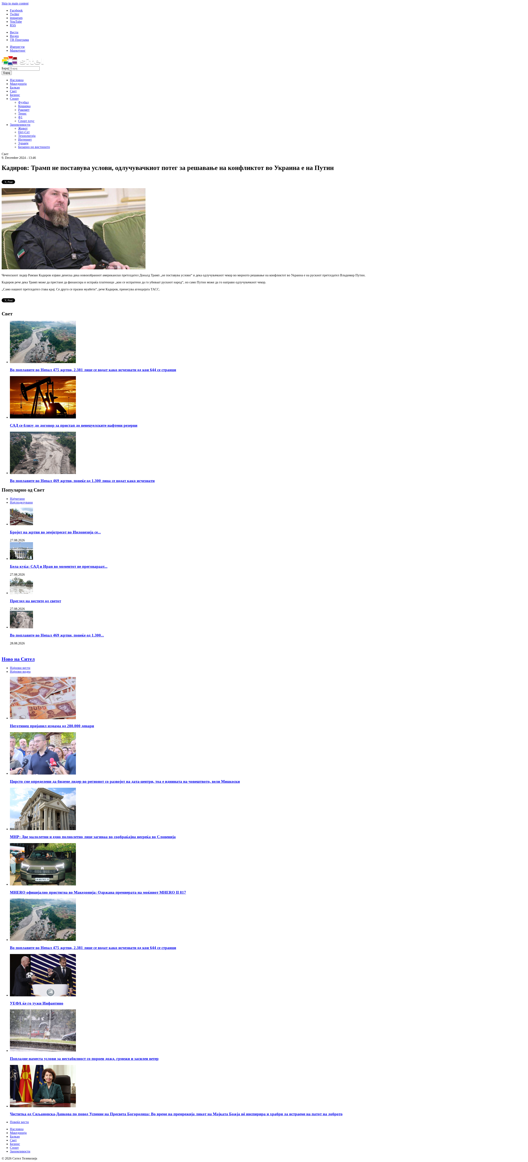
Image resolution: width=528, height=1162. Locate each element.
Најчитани (17, 498)
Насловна (17, 80)
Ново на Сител (18, 659)
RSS (13, 25)
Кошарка (24, 106)
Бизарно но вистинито (34, 147)
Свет (13, 91)
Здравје (23, 143)
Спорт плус (26, 121)
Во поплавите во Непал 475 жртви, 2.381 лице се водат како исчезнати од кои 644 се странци (93, 370)
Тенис (22, 113)
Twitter (14, 14)
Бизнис (15, 95)
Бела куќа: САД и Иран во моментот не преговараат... (58, 566)
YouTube (16, 21)
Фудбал (23, 102)
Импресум (17, 47)
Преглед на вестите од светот (35, 601)
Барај (6, 68)
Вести (14, 32)
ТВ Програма (19, 40)
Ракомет (23, 110)
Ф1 (20, 117)
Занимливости (20, 124)
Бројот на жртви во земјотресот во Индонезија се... (55, 532)
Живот (23, 128)
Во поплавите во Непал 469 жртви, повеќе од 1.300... (57, 635)
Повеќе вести (19, 1122)
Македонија (18, 84)
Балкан (15, 87)
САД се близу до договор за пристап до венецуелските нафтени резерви (73, 425)
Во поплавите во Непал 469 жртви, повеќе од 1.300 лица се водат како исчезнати (82, 481)
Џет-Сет (24, 132)
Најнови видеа (20, 671)
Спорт (14, 98)
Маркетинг (18, 50)
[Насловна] (23, 64)
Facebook (16, 10)
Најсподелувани (21, 502)
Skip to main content (15, 3)
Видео (14, 36)
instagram (16, 18)
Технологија (26, 136)
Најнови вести (20, 668)
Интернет (25, 139)
